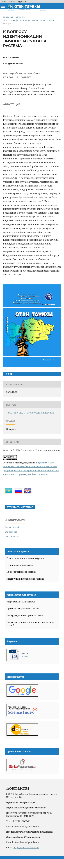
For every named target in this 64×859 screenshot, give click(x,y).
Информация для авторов (21, 601)
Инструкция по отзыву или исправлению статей (30, 624)
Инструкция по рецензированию (25, 578)
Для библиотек (12, 536)
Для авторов (11, 531)
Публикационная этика (20, 564)
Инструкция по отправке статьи (25, 615)
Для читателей (12, 527)
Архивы (20, 17)
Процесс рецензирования (21, 571)
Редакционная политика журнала (26, 558)
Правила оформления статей (23, 608)
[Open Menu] (3, 6)
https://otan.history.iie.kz (26, 847)
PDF (9, 374)
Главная (8, 17)
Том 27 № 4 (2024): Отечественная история (28, 20)
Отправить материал (20, 507)
